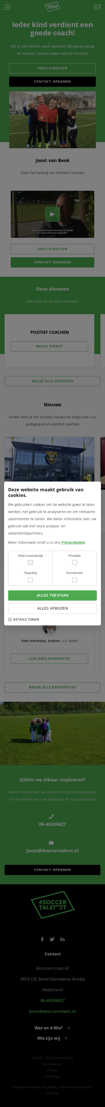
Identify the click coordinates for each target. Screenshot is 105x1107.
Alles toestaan (52, 595)
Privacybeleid (73, 542)
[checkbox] (74, 562)
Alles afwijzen (52, 608)
